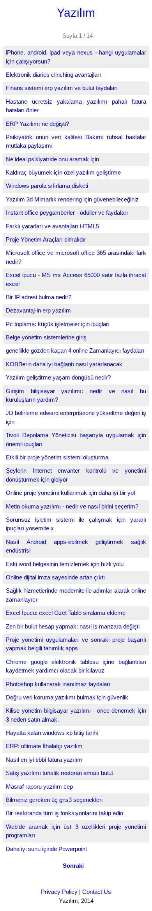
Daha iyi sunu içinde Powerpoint (46, 849)
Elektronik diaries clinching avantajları (53, 74)
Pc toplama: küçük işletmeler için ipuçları (58, 324)
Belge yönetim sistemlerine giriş (46, 337)
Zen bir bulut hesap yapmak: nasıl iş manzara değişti (73, 626)
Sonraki (73, 865)
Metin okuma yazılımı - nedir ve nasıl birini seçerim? (72, 506)
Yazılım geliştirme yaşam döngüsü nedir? (58, 377)
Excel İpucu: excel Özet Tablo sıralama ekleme (65, 612)
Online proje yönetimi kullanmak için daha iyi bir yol (70, 492)
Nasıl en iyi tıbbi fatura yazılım (44, 759)
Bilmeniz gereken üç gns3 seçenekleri (54, 799)
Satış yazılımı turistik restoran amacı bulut (59, 773)
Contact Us (96, 891)
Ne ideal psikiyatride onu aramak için (52, 159)
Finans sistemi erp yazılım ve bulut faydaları (62, 88)
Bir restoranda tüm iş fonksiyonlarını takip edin (64, 813)
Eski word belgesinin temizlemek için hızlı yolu (65, 564)
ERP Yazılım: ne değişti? (37, 123)
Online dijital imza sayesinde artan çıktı (55, 577)
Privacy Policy (59, 891)
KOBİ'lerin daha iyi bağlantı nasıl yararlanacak (64, 364)
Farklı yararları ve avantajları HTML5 (52, 226)
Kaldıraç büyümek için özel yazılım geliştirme (63, 172)
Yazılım (76, 12)
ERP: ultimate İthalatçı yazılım (44, 746)
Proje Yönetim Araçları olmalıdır (46, 239)
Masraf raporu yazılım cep (39, 786)
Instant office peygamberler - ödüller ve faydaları (67, 212)
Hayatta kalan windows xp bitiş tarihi (52, 732)
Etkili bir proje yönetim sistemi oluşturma (57, 457)
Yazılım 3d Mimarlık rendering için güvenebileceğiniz (72, 199)
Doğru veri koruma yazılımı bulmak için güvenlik (67, 697)
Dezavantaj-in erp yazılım (38, 310)
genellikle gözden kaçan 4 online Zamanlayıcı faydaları (75, 350)
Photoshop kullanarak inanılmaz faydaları (58, 684)
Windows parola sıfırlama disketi (47, 185)
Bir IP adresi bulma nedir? (38, 297)
